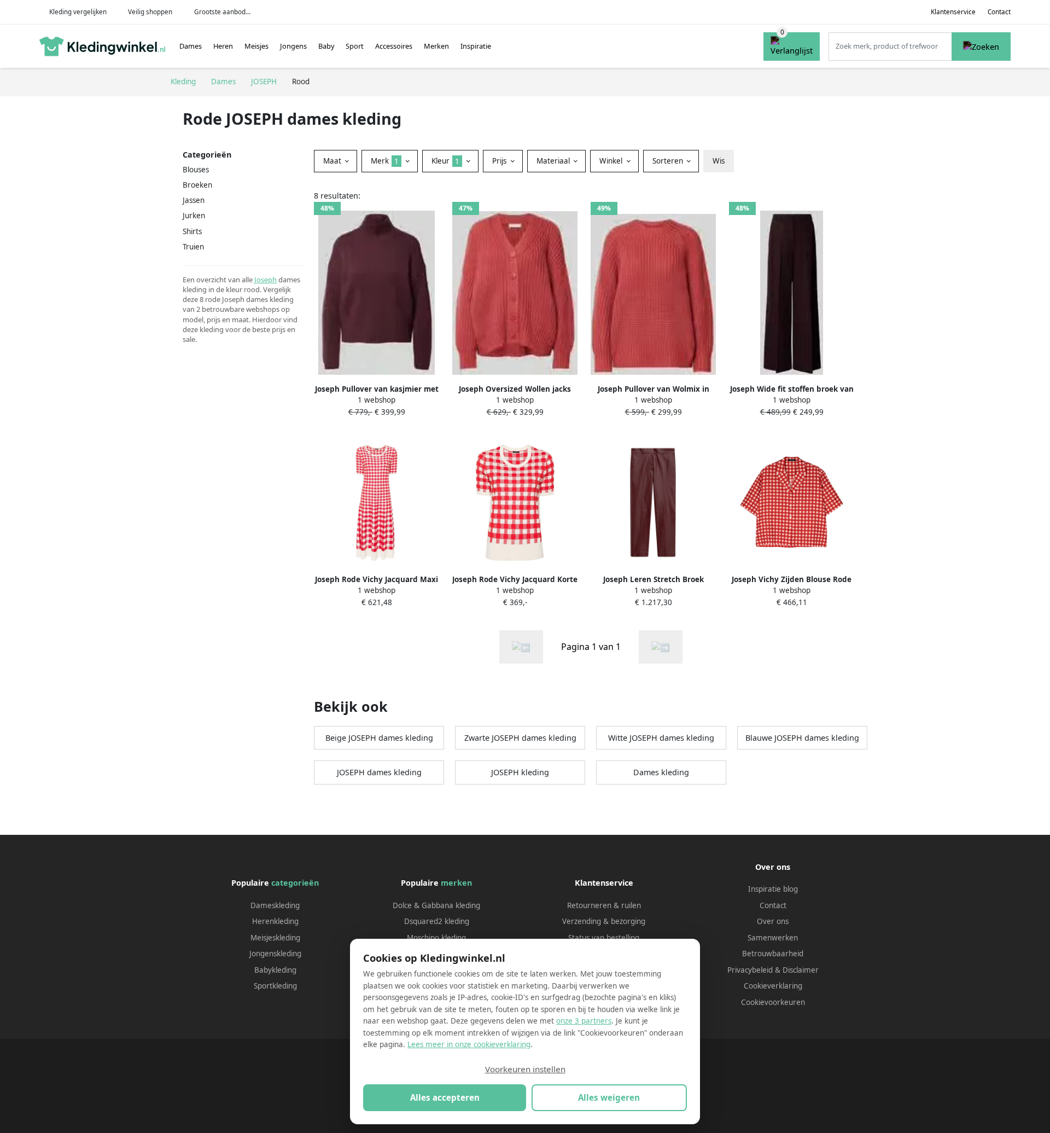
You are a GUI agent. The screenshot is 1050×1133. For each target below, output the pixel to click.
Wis (719, 161)
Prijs (500, 161)
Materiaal (554, 161)
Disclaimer (801, 970)
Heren (223, 46)
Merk (385, 161)
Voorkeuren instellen (525, 1069)
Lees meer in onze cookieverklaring (468, 1044)
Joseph (265, 279)
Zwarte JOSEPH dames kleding (520, 738)
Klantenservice (953, 12)
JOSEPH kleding (520, 772)
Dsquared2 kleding (436, 921)
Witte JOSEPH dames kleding (661, 738)
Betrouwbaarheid (772, 953)
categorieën (295, 883)
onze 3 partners (583, 1021)
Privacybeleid (750, 970)
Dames (190, 46)
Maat (333, 161)
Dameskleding (275, 905)
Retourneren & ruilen (604, 905)
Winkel (612, 161)
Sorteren (668, 161)
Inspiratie (475, 46)
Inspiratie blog (773, 889)
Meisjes (256, 46)
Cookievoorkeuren (773, 1002)
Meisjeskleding (275, 938)
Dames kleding (661, 772)
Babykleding (275, 970)
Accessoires (393, 46)
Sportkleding (275, 986)
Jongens (293, 46)
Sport (355, 46)
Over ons (773, 921)
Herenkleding (275, 921)
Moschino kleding (436, 938)
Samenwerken (773, 938)
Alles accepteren (445, 1097)
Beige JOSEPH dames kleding (379, 738)
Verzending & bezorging (603, 921)
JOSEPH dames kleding (379, 772)
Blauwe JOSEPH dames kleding (802, 738)
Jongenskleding (275, 953)
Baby (326, 46)
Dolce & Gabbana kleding (436, 905)
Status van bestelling (603, 938)
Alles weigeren (609, 1097)
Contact (999, 12)
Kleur (445, 161)
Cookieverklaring (773, 986)
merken (456, 883)
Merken (436, 46)
